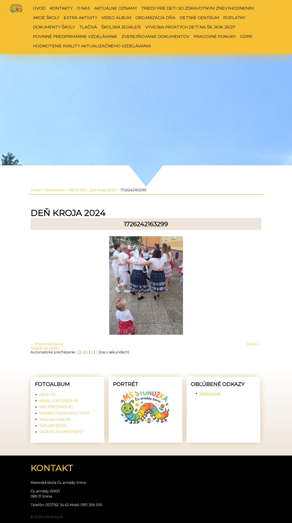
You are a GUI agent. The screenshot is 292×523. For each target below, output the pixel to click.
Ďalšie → (254, 344)
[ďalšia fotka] (254, 286)
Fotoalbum (54, 190)
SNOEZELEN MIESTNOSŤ (61, 432)
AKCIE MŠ (76, 190)
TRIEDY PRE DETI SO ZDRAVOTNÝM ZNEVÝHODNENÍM (197, 8)
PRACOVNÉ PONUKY (215, 36)
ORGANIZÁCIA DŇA (155, 17)
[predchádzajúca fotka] (37, 286)
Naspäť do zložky (45, 348)
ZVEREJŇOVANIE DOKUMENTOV (155, 36)
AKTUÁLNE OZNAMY (115, 8)
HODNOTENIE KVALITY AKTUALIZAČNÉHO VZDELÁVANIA (92, 45)
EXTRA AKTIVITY (80, 17)
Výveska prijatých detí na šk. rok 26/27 (190, 27)
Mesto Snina (209, 394)
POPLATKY (234, 17)
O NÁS (83, 8)
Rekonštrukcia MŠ (55, 419)
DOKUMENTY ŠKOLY (54, 27)
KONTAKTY (61, 8)
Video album (116, 17)
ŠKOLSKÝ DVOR (52, 426)
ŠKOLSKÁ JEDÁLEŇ (121, 27)
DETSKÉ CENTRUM (199, 17)
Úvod (39, 8)
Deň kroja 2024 (103, 190)
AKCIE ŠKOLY (46, 17)
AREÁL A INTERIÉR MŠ (58, 401)
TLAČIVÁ (88, 27)
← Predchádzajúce (47, 344)
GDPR (246, 36)
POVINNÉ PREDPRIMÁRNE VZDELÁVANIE (75, 36)
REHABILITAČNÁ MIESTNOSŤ (64, 413)
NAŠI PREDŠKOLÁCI (56, 407)
